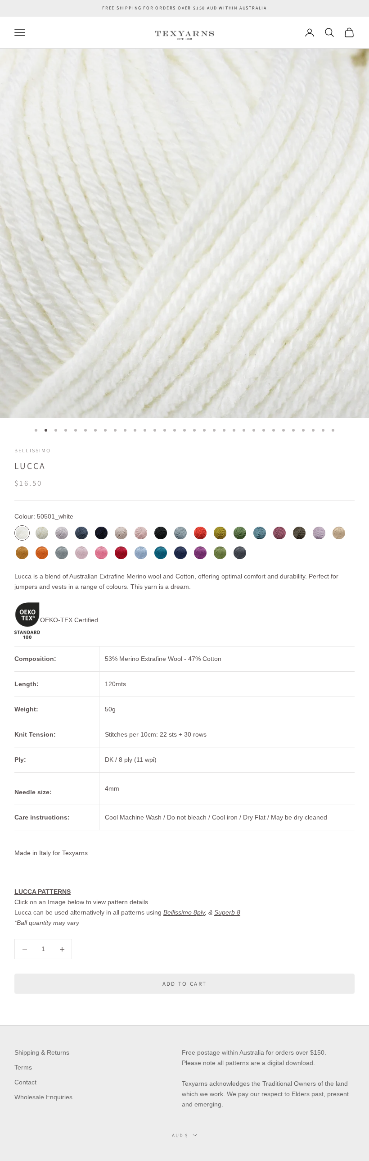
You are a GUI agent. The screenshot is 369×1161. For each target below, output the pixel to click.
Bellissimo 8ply (184, 912)
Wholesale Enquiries (43, 1097)
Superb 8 (227, 912)
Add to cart (184, 984)
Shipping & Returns (41, 1052)
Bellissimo (32, 450)
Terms (23, 1067)
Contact (25, 1082)
